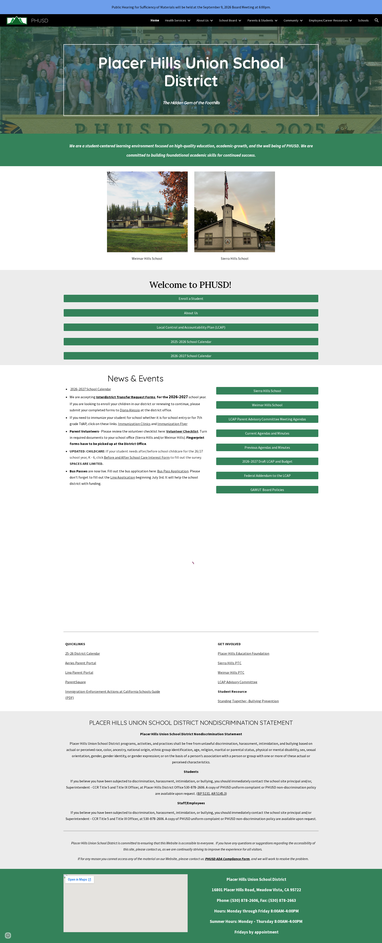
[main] (191, 80)
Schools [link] (363, 20)
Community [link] (291, 20)
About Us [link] (203, 20)
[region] (191, 7)
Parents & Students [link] (260, 20)
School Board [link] (228, 20)
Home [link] (155, 20)
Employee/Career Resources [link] (328, 20)
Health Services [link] (175, 20)
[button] (376, 20)
